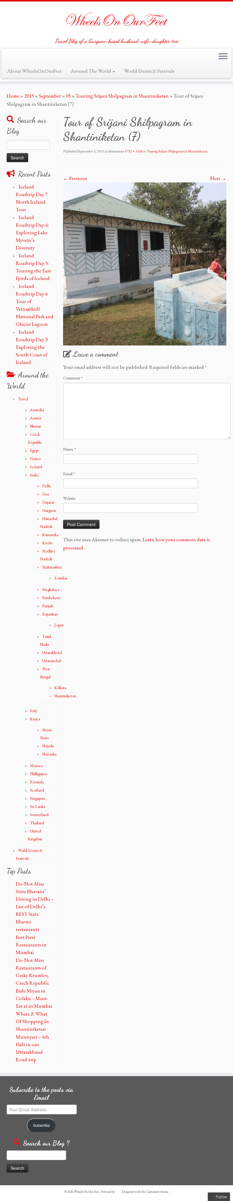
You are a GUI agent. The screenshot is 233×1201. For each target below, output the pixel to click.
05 (68, 95)
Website (69, 498)
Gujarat (48, 502)
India (34, 475)
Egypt (34, 450)
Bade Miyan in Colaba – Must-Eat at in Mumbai (34, 998)
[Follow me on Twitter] (11, 57)
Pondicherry (51, 597)
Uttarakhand (52, 652)
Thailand (37, 823)
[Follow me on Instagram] (29, 57)
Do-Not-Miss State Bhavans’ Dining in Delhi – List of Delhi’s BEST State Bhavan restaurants (35, 906)
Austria (35, 418)
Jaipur (59, 625)
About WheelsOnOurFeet (34, 71)
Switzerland (39, 814)
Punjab (47, 606)
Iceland (36, 466)
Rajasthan (50, 614)
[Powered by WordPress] (118, 1191)
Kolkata (60, 687)
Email (69, 473)
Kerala (47, 542)
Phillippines (38, 773)
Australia (37, 409)
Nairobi (48, 746)
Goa (45, 494)
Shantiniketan (65, 696)
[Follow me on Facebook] (20, 57)
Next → (218, 178)
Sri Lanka (37, 806)
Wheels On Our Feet (86, 1191)
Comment (73, 378)
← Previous (75, 178)
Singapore (38, 798)
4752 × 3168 (133, 151)
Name (69, 449)
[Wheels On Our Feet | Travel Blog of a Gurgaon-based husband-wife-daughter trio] (116, 20)
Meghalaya (50, 589)
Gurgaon (49, 510)
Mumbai (60, 578)
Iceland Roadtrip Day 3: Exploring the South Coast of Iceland (32, 347)
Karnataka (50, 534)
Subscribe (41, 1125)
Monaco (36, 765)
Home (13, 95)
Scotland (37, 790)
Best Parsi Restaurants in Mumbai (31, 945)
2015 (29, 95)
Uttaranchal (51, 660)
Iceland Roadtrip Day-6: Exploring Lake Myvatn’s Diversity (32, 232)
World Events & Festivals (149, 71)
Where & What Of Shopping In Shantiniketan (32, 1021)
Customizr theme (157, 1191)
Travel (23, 399)
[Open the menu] (223, 56)
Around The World (91, 71)
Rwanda (37, 782)
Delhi (46, 486)
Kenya (35, 719)
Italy (33, 710)
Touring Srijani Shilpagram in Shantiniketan (122, 95)
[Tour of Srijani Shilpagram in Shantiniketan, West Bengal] (144, 263)
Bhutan (35, 426)
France (35, 458)
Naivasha (49, 754)
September (50, 95)
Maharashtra (52, 567)
